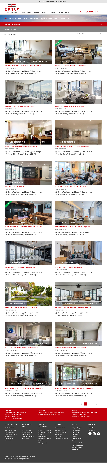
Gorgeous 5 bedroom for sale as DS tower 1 (71, 66)
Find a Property (9, 428)
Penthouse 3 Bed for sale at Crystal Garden (71, 187)
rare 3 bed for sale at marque (16, 187)
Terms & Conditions (11, 456)
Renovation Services (44, 439)
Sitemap (33, 456)
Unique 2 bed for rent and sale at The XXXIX (21, 146)
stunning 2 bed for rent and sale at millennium (73, 307)
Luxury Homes (9, 432)
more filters (10, 29)
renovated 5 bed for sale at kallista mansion (72, 146)
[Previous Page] (81, 404)
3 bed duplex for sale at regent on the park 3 (21, 307)
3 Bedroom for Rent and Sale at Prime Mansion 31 (23, 66)
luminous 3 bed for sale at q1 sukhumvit (70, 106)
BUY (23, 12)
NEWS (53, 12)
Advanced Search (12, 24)
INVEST (36, 12)
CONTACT (69, 12)
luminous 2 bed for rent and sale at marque (21, 348)
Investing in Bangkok (44, 432)
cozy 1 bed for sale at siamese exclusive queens (72, 227)
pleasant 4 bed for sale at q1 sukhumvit (20, 106)
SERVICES (44, 12)
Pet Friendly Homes (11, 434)
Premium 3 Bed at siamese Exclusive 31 (68, 267)
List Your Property (10, 430)
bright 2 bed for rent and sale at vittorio (70, 348)
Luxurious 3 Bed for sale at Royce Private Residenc (23, 227)
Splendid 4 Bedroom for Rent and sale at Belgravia (74, 388)
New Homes (9, 436)
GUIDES (60, 12)
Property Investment (44, 430)
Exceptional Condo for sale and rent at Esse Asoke (24, 388)
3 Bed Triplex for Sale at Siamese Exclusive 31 (21, 267)
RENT (29, 12)
